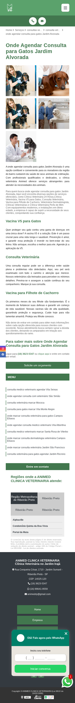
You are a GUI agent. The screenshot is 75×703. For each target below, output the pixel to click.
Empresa (37, 620)
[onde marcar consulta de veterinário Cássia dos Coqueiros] (53, 80)
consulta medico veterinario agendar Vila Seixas (32, 389)
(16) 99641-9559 (38, 589)
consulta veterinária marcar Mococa (25, 402)
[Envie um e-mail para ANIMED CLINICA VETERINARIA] (42, 21)
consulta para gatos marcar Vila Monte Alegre (31, 409)
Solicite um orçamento (37, 365)
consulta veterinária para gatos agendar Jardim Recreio (36, 454)
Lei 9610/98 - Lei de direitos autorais (27, 548)
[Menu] (65, 8)
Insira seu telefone (40, 650)
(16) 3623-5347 (26, 354)
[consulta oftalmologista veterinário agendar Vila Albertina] (21, 146)
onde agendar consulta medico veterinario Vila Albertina (36, 425)
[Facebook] (3, 354)
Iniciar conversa (40, 668)
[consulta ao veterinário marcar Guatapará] (53, 113)
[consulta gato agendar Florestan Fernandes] (21, 80)
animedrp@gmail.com (39, 594)
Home (37, 609)
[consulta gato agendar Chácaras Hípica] (21, 113)
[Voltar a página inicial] (9, 8)
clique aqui (43, 354)
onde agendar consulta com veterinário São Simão (33, 396)
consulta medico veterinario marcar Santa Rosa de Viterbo (37, 431)
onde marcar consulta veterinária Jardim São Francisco (36, 447)
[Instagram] (3, 349)
